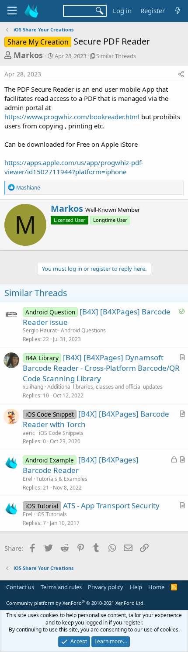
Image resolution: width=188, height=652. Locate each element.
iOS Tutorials (51, 514)
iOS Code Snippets (61, 433)
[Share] (181, 74)
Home (156, 587)
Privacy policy (105, 587)
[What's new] (177, 11)
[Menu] (12, 11)
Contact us (20, 587)
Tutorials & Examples (61, 479)
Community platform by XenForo (75, 603)
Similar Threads (116, 56)
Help (136, 587)
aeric (29, 433)
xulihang (33, 386)
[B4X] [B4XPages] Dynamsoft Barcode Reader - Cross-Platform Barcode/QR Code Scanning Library (101, 367)
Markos (28, 55)
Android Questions (83, 330)
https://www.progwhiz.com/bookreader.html (71, 116)
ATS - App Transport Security (111, 505)
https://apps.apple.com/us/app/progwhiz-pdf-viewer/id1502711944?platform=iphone (73, 167)
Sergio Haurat (40, 330)
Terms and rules (61, 587)
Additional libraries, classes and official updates (105, 386)
